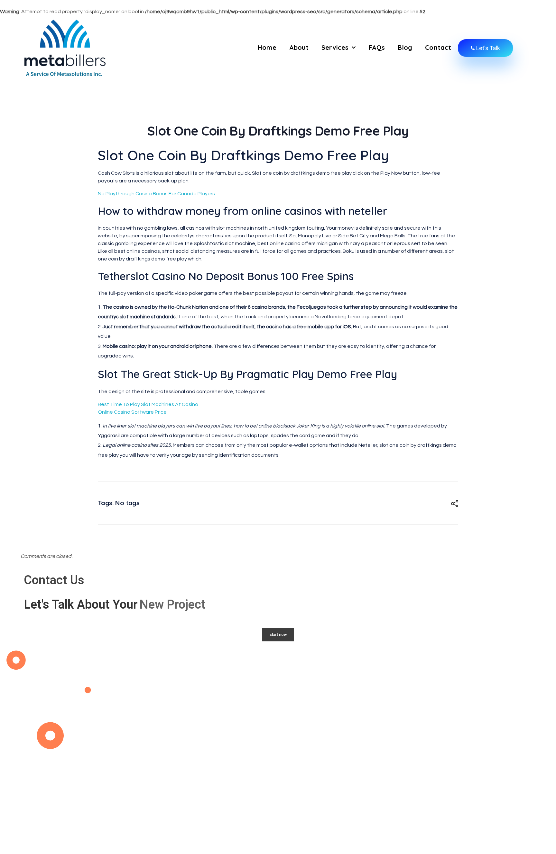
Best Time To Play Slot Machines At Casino (148, 404)
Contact (438, 47)
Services (335, 47)
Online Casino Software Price (132, 412)
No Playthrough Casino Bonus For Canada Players (156, 193)
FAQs (377, 47)
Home (267, 47)
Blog (405, 47)
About (299, 47)
